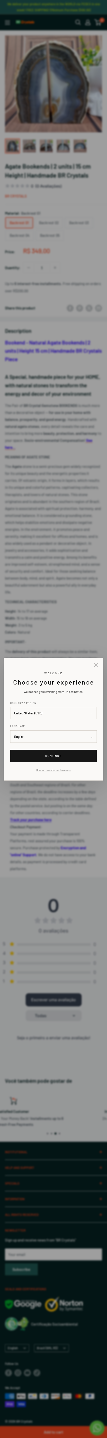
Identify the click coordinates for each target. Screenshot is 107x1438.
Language (17, 726)
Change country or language (53, 769)
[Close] (96, 665)
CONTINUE (53, 755)
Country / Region (23, 702)
